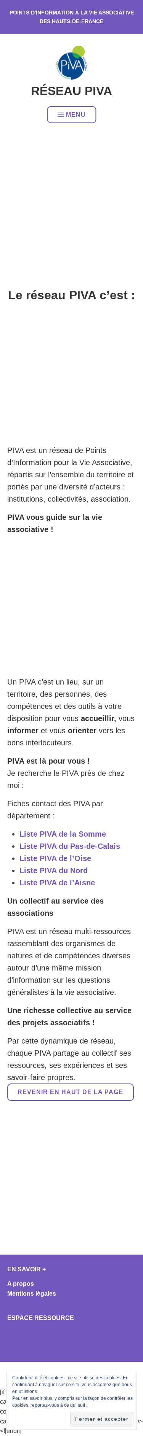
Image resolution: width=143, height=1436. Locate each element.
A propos (20, 1283)
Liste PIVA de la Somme (62, 834)
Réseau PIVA (71, 91)
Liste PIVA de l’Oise (55, 858)
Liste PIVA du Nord (53, 870)
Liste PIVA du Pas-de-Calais (69, 846)
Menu (76, 114)
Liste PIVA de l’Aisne (57, 882)
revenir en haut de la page (70, 1092)
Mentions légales (31, 1293)
